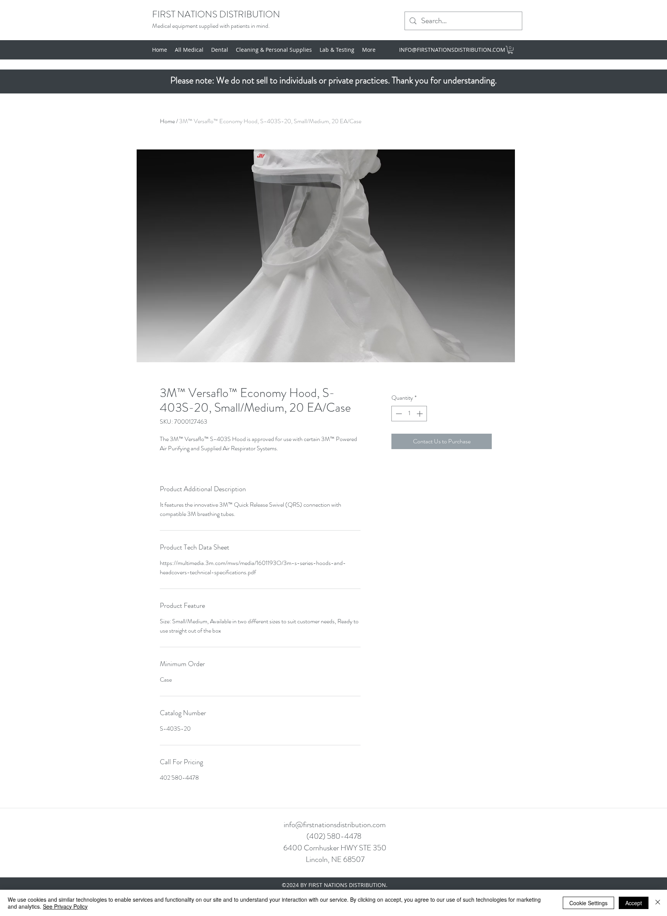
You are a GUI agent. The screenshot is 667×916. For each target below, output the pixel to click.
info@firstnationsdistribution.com (335, 824)
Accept (633, 903)
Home (167, 121)
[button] (510, 50)
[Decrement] (398, 413)
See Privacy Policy (65, 906)
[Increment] (420, 413)
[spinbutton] (409, 413)
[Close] (657, 903)
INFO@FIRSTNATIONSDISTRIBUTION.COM (452, 49)
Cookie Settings (588, 903)
